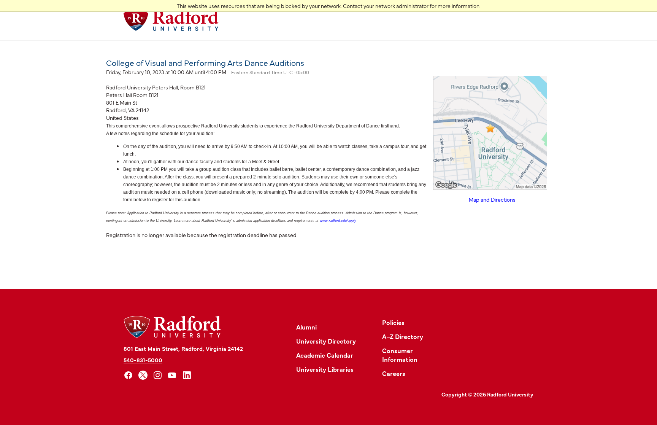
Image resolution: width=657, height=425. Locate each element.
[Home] (171, 20)
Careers (393, 373)
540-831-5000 (143, 360)
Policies (393, 322)
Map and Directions (492, 199)
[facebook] (128, 375)
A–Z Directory (402, 336)
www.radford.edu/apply (338, 221)
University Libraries (325, 369)
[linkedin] (187, 375)
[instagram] (157, 375)
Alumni (306, 326)
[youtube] (172, 375)
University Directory (326, 340)
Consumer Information (399, 354)
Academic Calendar (324, 354)
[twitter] (143, 375)
